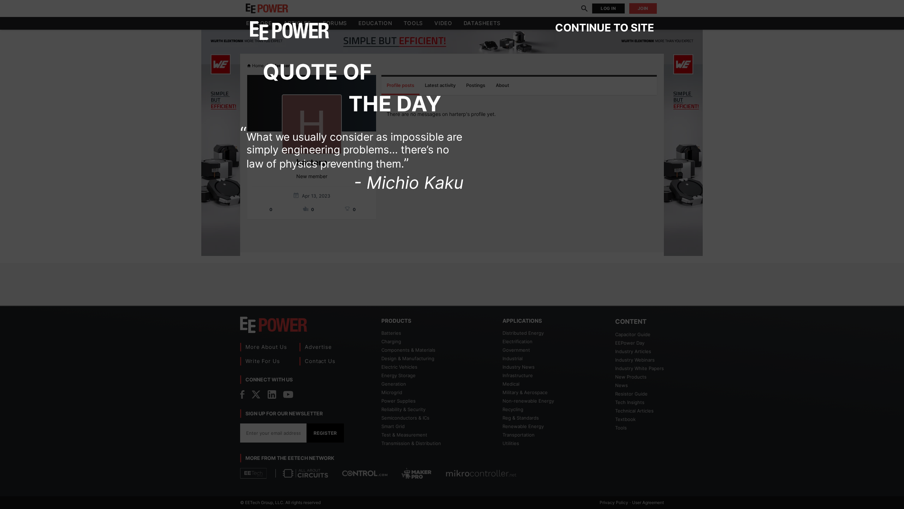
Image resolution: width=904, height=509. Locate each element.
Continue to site (604, 27)
